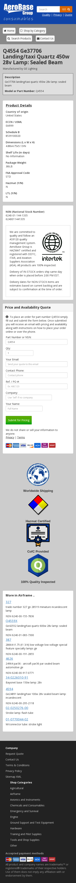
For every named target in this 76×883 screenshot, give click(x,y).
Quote (68, 14)
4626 (9, 658)
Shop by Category (33, 30)
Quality (46, 14)
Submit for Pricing (18, 420)
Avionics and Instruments (25, 799)
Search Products (20, 38)
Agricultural (16, 788)
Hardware (16, 828)
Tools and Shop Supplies (24, 840)
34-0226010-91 (17, 677)
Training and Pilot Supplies (26, 834)
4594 (9, 689)
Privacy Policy (14, 771)
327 (8, 602)
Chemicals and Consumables (27, 805)
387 (8, 640)
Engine (14, 817)
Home (10, 30)
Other (13, 845)
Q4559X (11, 621)
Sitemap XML (13, 776)
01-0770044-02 (17, 719)
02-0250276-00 (17, 708)
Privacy (57, 14)
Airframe (15, 794)
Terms (21, 437)
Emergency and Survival (24, 811)
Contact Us (46, 38)
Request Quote (15, 753)
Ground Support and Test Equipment (32, 822)
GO (65, 9)
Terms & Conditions (18, 765)
